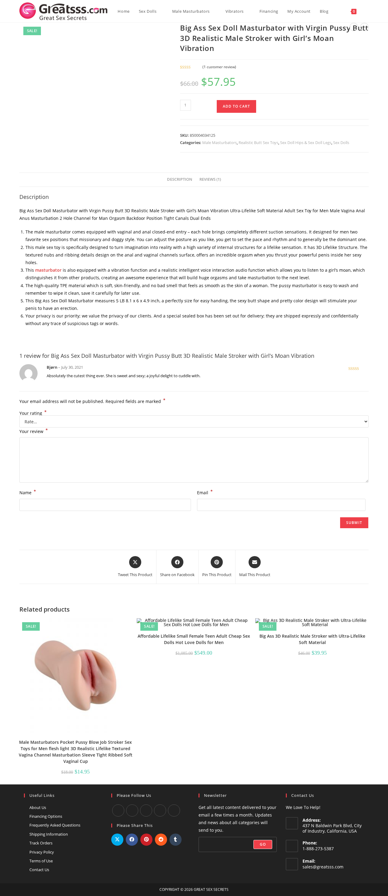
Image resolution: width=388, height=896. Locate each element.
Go (263, 844)
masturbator (48, 270)
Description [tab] (179, 179)
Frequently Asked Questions (54, 825)
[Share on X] (117, 840)
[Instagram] (146, 810)
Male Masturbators (219, 142)
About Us (37, 807)
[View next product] (364, 27)
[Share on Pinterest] (146, 840)
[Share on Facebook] (132, 840)
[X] (160, 810)
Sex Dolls (341, 142)
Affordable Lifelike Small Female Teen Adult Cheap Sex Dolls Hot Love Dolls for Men (194, 639)
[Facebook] (118, 810)
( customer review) (219, 66)
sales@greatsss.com (323, 867)
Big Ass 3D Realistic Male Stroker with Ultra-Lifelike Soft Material (312, 639)
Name (27, 492)
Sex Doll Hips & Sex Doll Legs (305, 142)
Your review (33, 431)
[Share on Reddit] (161, 840)
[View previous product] (354, 27)
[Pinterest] (174, 810)
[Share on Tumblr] (175, 840)
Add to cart (236, 106)
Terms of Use (41, 861)
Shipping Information (48, 834)
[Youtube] (132, 810)
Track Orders (40, 843)
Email (205, 492)
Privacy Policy (41, 852)
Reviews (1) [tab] (210, 179)
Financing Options (45, 816)
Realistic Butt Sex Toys (258, 142)
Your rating (33, 413)
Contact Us (39, 869)
